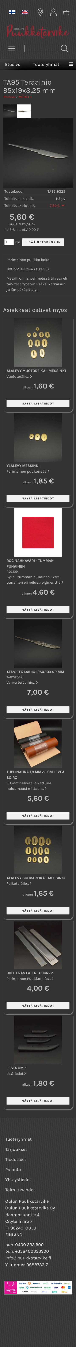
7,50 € (55, 205)
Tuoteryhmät (46, 64)
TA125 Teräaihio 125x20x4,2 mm (35, 672)
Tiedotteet (15, 1159)
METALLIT (25, 97)
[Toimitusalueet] (40, 12)
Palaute (13, 1169)
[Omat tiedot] (53, 12)
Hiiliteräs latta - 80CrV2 (30, 973)
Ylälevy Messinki (23, 466)
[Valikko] (71, 64)
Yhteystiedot (18, 1179)
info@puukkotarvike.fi (28, 1257)
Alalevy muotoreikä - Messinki (36, 371)
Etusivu (13, 64)
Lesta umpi (17, 1068)
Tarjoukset (16, 1149)
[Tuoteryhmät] (11, 48)
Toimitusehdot (20, 1189)
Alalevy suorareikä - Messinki (36, 878)
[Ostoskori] (66, 12)
